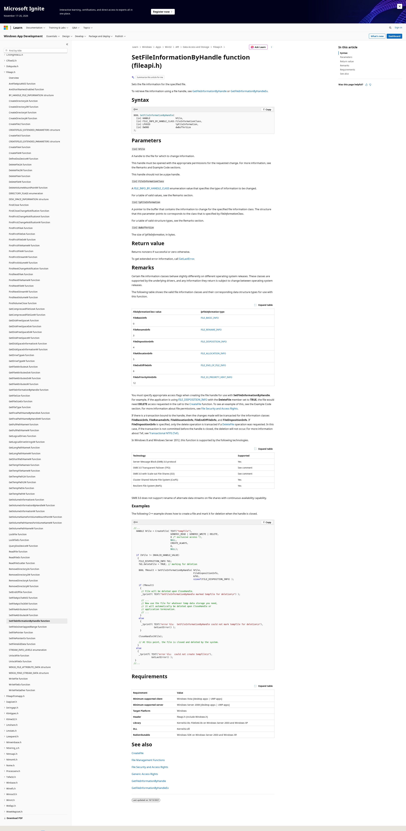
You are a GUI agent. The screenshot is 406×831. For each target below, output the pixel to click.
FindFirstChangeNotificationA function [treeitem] (29, 216)
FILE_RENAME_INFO (211, 329)
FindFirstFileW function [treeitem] (21, 251)
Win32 (168, 46)
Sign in (398, 27)
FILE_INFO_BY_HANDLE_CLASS (151, 188)
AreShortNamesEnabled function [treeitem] (26, 89)
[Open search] (390, 28)
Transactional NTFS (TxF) (163, 433)
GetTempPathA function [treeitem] (21, 488)
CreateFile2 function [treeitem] (19, 124)
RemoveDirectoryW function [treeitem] (24, 586)
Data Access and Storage (196, 46)
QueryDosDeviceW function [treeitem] (23, 545)
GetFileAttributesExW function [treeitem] (25, 378)
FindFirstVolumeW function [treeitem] (23, 262)
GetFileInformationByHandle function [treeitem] (29, 389)
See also (344, 73)
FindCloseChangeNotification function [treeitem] (29, 210)
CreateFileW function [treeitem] (20, 152)
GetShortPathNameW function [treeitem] (25, 459)
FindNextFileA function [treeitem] (21, 274)
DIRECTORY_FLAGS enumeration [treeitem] (26, 193)
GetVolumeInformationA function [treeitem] (26, 499)
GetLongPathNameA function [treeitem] (24, 447)
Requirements (347, 69)
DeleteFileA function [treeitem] (19, 176)
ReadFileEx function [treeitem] (19, 557)
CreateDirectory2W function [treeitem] (23, 106)
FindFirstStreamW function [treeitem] (23, 256)
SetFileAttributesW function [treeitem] (23, 615)
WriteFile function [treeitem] (18, 678)
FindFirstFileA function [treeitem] (21, 228)
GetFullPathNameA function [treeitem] (23, 424)
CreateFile (195, 404)
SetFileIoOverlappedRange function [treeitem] (28, 626)
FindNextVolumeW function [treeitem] (23, 297)
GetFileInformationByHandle (209, 91)
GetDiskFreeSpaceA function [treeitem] (24, 320)
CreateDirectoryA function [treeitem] (22, 112)
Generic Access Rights (145, 774)
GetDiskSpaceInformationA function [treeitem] (28, 343)
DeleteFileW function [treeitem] (20, 181)
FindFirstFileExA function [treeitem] (22, 233)
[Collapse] (67, 44)
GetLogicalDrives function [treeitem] (22, 436)
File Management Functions (148, 760)
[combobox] (35, 50)
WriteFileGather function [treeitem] (22, 690)
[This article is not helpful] (370, 85)
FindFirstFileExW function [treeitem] (22, 239)
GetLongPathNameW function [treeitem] (24, 453)
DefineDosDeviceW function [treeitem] (23, 158)
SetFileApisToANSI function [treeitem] (23, 597)
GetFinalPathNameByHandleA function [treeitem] (29, 412)
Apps (158, 46)
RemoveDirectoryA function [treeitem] (23, 580)
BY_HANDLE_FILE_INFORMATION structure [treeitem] (31, 95)
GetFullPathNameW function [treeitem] (24, 430)
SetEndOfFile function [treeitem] (20, 592)
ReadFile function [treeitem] (18, 551)
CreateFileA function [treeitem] (19, 147)
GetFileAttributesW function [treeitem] (23, 384)
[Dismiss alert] (399, 6)
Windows (147, 46)
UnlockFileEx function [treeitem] (20, 661)
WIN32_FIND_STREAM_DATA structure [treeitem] (29, 672)
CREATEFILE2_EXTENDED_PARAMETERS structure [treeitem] (34, 129)
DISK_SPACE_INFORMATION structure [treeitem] (29, 199)
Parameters (346, 57)
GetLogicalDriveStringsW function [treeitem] (27, 441)
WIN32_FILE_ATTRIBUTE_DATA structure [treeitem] (30, 667)
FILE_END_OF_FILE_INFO (213, 365)
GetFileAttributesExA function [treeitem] (24, 372)
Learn (135, 46)
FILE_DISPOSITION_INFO (214, 341)
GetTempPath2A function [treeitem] (22, 476)
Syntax (343, 52)
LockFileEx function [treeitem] (19, 539)
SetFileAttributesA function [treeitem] (23, 609)
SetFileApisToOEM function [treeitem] (23, 603)
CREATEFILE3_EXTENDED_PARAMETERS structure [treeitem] (34, 141)
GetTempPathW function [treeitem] (22, 493)
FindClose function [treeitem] (19, 204)
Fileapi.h (217, 46)
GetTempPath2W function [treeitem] (22, 482)
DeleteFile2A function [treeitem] (20, 164)
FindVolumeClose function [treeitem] (23, 303)
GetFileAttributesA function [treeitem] (23, 366)
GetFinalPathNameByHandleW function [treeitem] (29, 418)
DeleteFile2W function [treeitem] (20, 170)
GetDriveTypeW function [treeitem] (22, 360)
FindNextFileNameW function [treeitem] (24, 280)
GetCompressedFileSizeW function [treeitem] (27, 314)
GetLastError (186, 259)
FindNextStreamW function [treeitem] (23, 291)
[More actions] (271, 47)
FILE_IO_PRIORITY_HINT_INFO (216, 377)
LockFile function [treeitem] (18, 534)
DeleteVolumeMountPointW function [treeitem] (28, 187)
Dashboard (394, 36)
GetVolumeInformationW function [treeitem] (27, 511)
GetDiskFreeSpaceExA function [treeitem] (25, 326)
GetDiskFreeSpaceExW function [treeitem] (25, 332)
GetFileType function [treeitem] (20, 407)
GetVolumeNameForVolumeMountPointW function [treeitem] (35, 516)
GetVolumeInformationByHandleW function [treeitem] (32, 505)
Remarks (344, 65)
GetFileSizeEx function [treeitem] (20, 401)
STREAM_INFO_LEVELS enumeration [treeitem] (28, 649)
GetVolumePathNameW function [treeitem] (26, 528)
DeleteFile (228, 424)
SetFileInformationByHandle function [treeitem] (29, 620)
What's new (377, 36)
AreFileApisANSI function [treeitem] (22, 83)
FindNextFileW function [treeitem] (21, 285)
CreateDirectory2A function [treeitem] (23, 100)
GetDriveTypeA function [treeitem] (21, 355)
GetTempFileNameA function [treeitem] (24, 464)
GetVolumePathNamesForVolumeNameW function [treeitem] (35, 522)
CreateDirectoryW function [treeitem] (23, 118)
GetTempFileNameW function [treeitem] (24, 470)
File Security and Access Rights (219, 408)
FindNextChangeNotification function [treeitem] (28, 268)
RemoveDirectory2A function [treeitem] (24, 568)
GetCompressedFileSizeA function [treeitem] (27, 308)
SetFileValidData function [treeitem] (22, 643)
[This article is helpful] (366, 85)
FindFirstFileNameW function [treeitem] (24, 245)
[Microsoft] (6, 28)
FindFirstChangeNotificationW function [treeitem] (29, 222)
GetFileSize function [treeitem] (19, 395)
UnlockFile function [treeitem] (19, 655)
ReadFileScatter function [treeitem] (22, 563)
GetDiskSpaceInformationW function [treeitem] (28, 349)
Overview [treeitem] (14, 77)
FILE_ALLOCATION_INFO (213, 353)
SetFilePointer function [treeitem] (21, 632)
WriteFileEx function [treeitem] (19, 684)
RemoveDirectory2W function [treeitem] (24, 574)
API (177, 46)
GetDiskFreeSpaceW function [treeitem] (24, 337)
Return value (347, 61)
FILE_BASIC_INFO (210, 317)
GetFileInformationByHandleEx (249, 91)
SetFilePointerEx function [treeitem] (22, 638)
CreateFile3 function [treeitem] (19, 135)
